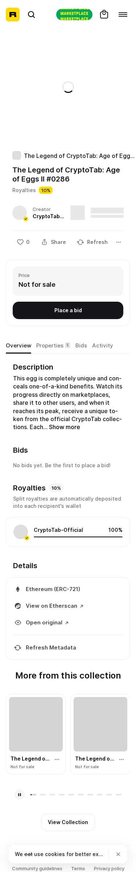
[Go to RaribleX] (74, 14)
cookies (55, 854)
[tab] (18, 346)
